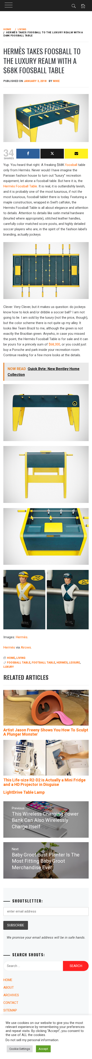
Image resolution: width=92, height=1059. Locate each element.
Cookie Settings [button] (19, 1049)
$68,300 (54, 344)
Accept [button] (43, 1049)
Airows (26, 647)
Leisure (74, 662)
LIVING (20, 657)
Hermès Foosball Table (20, 186)
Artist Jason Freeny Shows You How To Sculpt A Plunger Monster (45, 732)
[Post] (52, 154)
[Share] (28, 154)
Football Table (43, 662)
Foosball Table (18, 662)
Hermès (21, 637)
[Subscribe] (76, 154)
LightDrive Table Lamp (24, 792)
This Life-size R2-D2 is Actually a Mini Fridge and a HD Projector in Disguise (44, 782)
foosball (71, 165)
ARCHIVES (11, 995)
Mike (56, 81)
